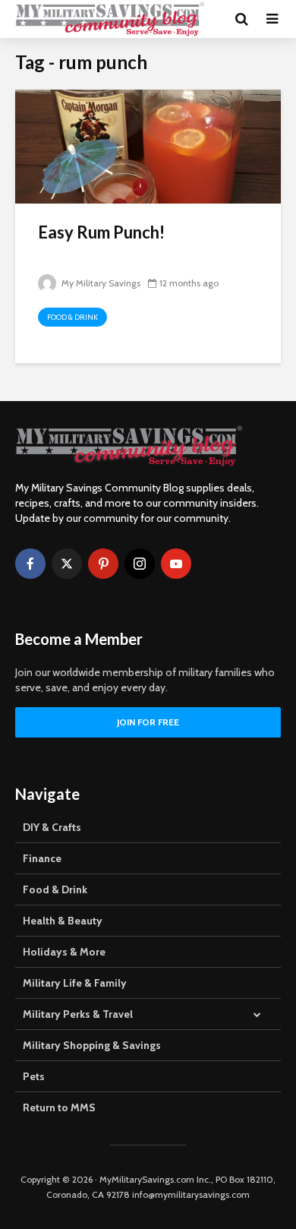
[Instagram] (139, 563)
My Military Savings (99, 283)
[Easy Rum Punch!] (148, 145)
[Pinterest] (103, 563)
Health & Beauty (62, 920)
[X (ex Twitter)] (67, 563)
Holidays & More (64, 952)
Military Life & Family (75, 983)
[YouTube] (176, 563)
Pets (34, 1076)
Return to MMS (59, 1107)
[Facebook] (30, 563)
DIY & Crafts (52, 827)
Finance (42, 858)
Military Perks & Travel (78, 1014)
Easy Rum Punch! (101, 232)
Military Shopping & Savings (92, 1045)
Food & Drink (72, 317)
